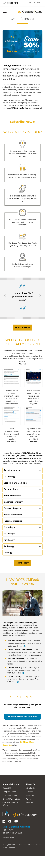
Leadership (30, 795)
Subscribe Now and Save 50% (22, 716)
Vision (28, 799)
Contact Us (7, 788)
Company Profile (9, 791)
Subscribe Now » (22, 121)
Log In (32, 3)
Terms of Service (28, 845)
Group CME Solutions (11, 799)
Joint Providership (9, 795)
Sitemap (11, 847)
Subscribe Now (22, 327)
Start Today (22, 562)
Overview (29, 791)
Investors (29, 802)
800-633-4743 (12, 3)
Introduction (31, 788)
